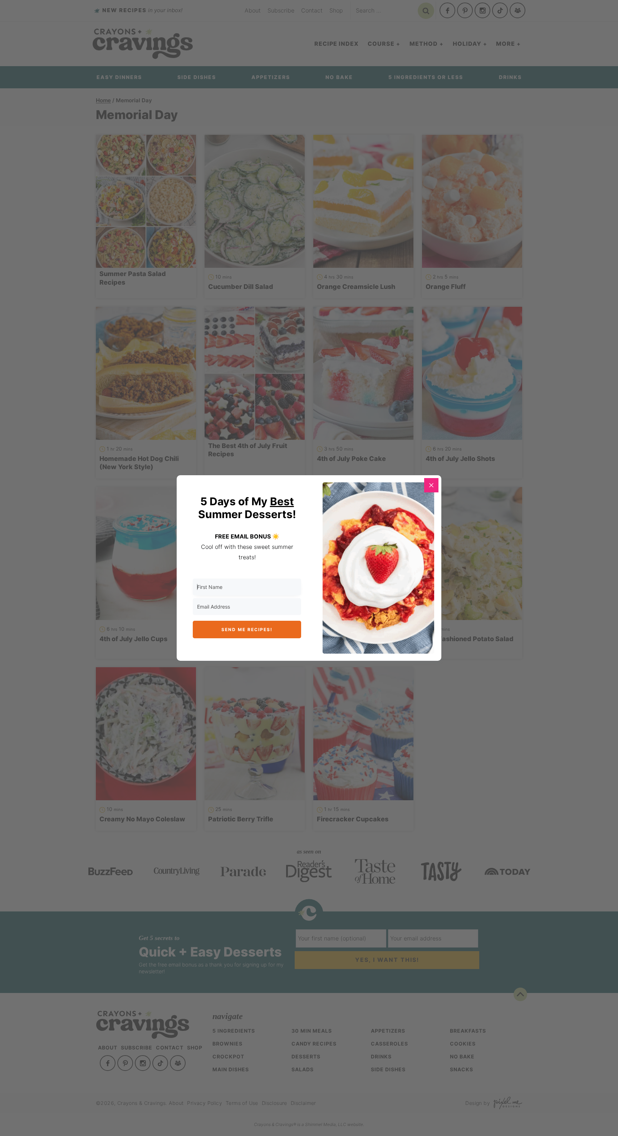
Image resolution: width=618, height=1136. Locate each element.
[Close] (431, 485)
